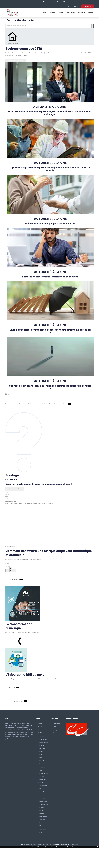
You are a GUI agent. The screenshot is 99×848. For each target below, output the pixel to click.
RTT (40, 754)
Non (19, 489)
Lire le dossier (13, 642)
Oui (10, 489)
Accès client (87, 6)
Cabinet (44, 12)
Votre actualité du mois (16, 701)
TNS (40, 770)
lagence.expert (74, 844)
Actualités (81, 12)
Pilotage (60, 12)
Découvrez (12, 687)
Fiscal (54, 733)
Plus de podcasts (14, 579)
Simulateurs (70, 12)
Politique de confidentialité (44, 844)
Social (54, 726)
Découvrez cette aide (61, 404)
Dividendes (42, 779)
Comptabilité (56, 723)
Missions (52, 12)
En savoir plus (78, 846)
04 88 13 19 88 (74, 6)
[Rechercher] (92, 26)
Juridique (55, 730)
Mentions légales (31, 844)
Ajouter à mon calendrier (16, 60)
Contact (90, 12)
